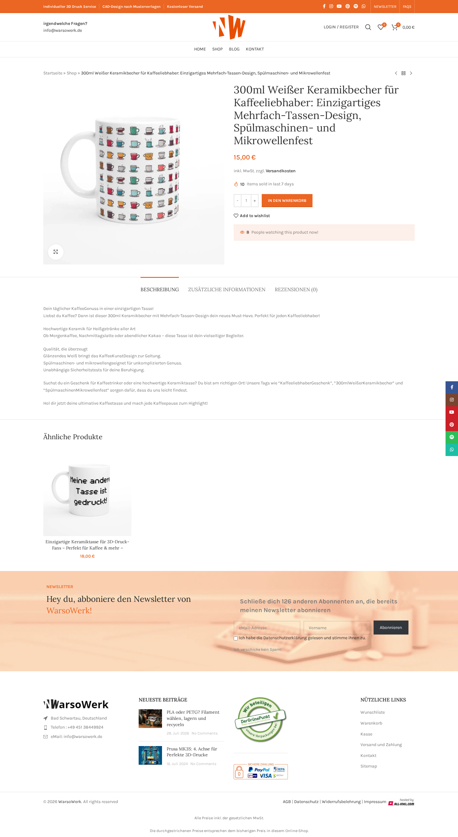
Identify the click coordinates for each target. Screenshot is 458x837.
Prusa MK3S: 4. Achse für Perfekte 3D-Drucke (192, 752)
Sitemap (368, 766)
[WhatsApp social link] (363, 6)
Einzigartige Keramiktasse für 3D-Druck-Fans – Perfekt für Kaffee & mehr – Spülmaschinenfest (87, 548)
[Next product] (411, 73)
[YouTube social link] (339, 6)
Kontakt (368, 755)
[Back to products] (403, 73)
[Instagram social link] (331, 6)
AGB (287, 801)
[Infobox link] (65, 27)
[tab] (160, 286)
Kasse (366, 734)
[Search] (368, 27)
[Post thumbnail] (150, 722)
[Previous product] (396, 73)
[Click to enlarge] (56, 252)
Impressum (375, 801)
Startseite (52, 73)
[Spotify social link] (356, 6)
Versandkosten (281, 171)
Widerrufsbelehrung (341, 801)
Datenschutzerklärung (285, 637)
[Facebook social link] (324, 6)
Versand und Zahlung (381, 744)
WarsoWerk (69, 801)
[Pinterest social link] (348, 6)
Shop (72, 73)
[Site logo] (229, 26)
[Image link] (77, 703)
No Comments (205, 733)
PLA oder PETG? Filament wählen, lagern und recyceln (193, 718)
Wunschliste (372, 712)
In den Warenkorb (287, 200)
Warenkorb (371, 723)
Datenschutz (306, 801)
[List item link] (86, 718)
